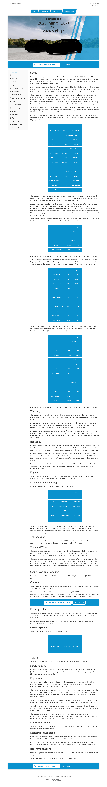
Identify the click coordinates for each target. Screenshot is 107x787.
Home (34, 11)
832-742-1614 (95, 5)
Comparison (15, 72)
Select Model (44, 11)
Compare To (56, 11)
